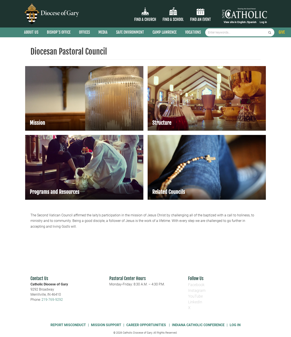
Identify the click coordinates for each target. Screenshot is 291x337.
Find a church (145, 19)
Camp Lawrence (165, 32)
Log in (263, 22)
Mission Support (106, 325)
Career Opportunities (146, 325)
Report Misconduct (68, 325)
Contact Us (39, 278)
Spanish (251, 22)
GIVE (282, 32)
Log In (235, 325)
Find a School (173, 19)
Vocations (193, 32)
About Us (31, 32)
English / (242, 22)
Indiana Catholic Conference (198, 325)
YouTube (195, 296)
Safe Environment (130, 32)
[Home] (52, 13)
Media (103, 32)
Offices (84, 32)
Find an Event (200, 19)
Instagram (197, 290)
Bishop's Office (59, 32)
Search (269, 32)
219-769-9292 (52, 300)
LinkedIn (195, 302)
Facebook (196, 284)
